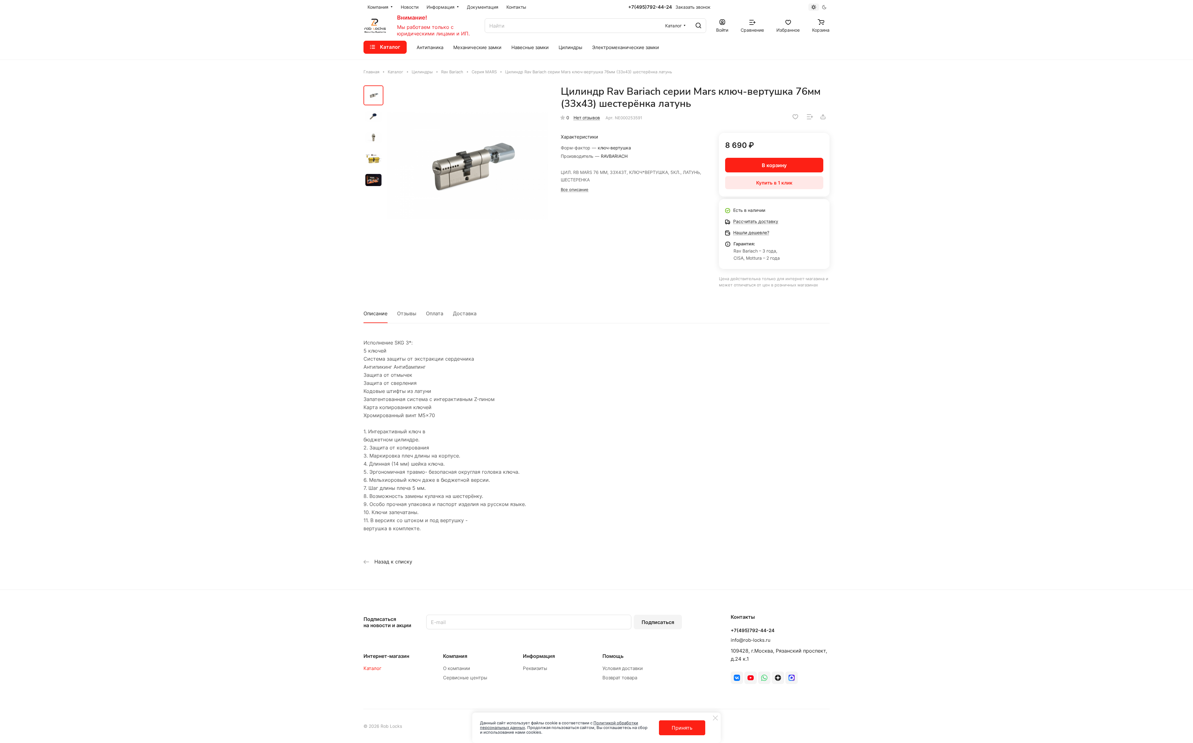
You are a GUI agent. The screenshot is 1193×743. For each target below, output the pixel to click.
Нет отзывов (587, 117)
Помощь (613, 656)
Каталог (372, 668)
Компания (455, 656)
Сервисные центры (465, 678)
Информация (539, 656)
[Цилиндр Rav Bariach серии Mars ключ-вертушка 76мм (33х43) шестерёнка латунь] (467, 165)
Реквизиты (535, 668)
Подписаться (658, 622)
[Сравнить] (809, 116)
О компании (456, 668)
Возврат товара (619, 678)
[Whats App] (764, 678)
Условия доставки (622, 668)
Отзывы (406, 313)
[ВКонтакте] (737, 678)
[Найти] (698, 25)
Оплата (434, 313)
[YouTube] (750, 678)
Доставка (465, 313)
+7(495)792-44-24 (650, 7)
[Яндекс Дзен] (778, 678)
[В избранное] (795, 116)
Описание (375, 313)
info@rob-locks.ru (750, 640)
